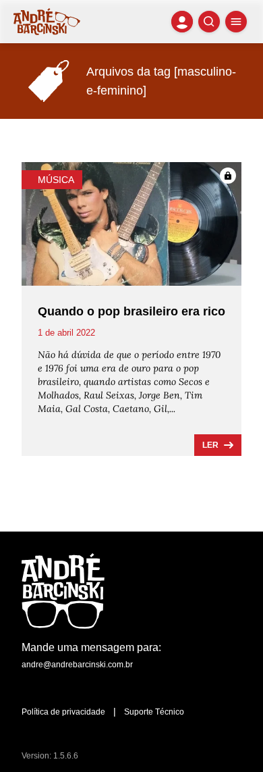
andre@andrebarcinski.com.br (77, 664)
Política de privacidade (63, 712)
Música (56, 179)
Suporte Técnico (154, 712)
